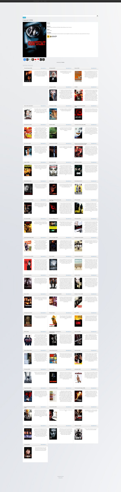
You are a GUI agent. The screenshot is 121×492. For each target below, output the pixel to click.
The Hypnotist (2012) (27, 275)
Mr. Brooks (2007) (52, 68)
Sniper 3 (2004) (26, 162)
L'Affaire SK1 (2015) (78, 425)
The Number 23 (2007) (53, 425)
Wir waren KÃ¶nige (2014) (53, 218)
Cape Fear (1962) (77, 350)
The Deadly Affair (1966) (53, 388)
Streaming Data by (59, 62)
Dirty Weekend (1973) (78, 181)
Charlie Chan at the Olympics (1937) (55, 293)
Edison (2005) (26, 293)
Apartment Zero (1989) (53, 143)
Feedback (45, 1)
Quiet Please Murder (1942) (29, 237)
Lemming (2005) (27, 444)
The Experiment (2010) (28, 312)
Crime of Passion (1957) (53, 350)
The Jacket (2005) (27, 218)
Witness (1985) (51, 369)
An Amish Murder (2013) (53, 275)
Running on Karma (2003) (79, 237)
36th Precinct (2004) (78, 162)
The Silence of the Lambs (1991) (80, 124)
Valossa (59, 476)
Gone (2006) (77, 312)
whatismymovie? (36, 1)
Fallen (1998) (51, 181)
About (41, 1)
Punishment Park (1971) (79, 256)
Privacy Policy (61, 477)
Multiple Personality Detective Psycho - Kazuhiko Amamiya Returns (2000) (81, 144)
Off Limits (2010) (77, 199)
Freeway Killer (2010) (53, 406)
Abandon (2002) (77, 275)
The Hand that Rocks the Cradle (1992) (29, 407)
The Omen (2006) (27, 369)
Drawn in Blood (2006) (28, 350)
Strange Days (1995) (27, 425)
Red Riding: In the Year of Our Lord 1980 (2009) (55, 200)
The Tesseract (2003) (53, 105)
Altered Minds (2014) (27, 181)
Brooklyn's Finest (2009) (79, 293)
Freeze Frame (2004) (27, 388)
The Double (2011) (78, 218)
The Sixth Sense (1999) (28, 68)
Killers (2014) (26, 331)
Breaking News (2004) (28, 124)
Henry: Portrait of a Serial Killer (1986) (80, 106)
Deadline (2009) (52, 124)
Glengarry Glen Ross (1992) (28, 199)
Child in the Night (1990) (53, 237)
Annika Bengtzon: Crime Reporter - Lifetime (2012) (55, 332)
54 (48, 36)
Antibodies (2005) (78, 369)
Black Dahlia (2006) (52, 162)
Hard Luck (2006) (78, 331)
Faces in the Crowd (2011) (28, 105)
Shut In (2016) (51, 256)
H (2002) (76, 86)
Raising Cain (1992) (52, 86)
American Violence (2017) (79, 406)
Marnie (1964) (77, 68)
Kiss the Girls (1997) (27, 143)
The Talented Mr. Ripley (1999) (80, 388)
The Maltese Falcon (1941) (28, 256)
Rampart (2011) (52, 312)
